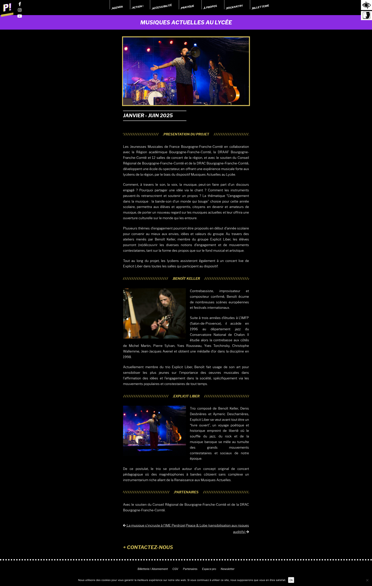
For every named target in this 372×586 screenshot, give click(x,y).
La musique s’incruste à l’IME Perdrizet (155, 525)
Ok (291, 580)
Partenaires (190, 569)
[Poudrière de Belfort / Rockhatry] (7, 10)
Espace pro (209, 569)
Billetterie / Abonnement (153, 569)
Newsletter (227, 569)
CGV (175, 569)
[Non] (367, 580)
